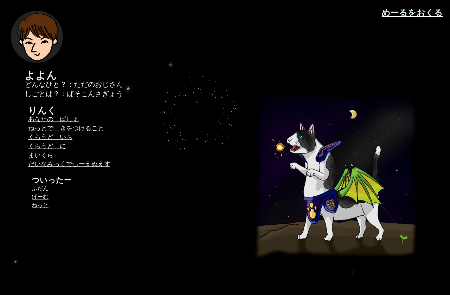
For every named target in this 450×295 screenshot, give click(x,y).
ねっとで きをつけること (66, 128)
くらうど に (47, 146)
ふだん (40, 188)
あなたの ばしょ (53, 119)
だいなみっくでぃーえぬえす (69, 164)
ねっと (40, 205)
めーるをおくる (412, 12)
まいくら (40, 155)
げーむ (40, 197)
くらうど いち (50, 136)
